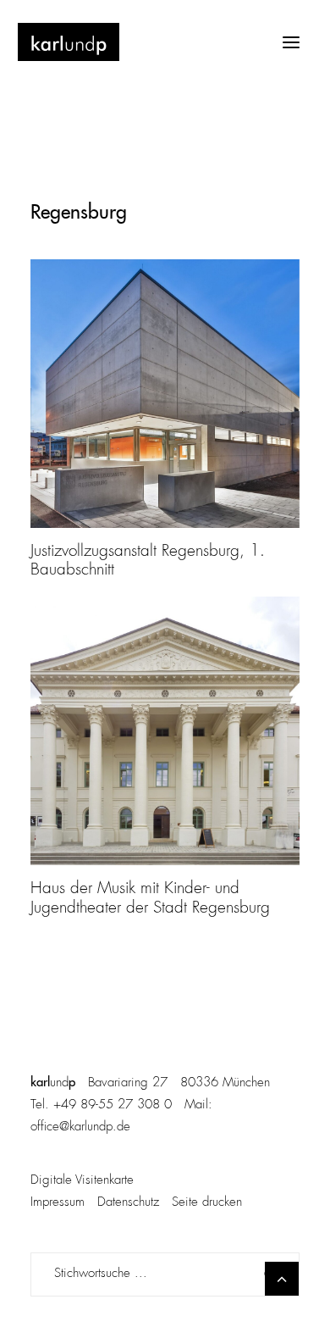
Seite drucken (207, 1203)
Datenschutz (128, 1203)
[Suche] (165, 1274)
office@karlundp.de (80, 1127)
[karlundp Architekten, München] (68, 42)
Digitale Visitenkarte (82, 1180)
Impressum (57, 1203)
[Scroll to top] (282, 1278)
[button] (291, 42)
